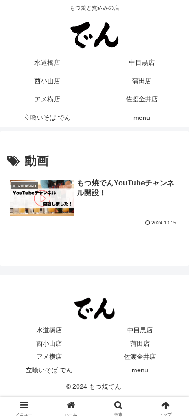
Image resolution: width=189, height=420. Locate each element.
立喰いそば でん (49, 370)
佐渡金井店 (140, 356)
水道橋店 (49, 330)
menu (140, 370)
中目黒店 (140, 330)
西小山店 (49, 343)
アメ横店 (49, 356)
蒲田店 (140, 343)
